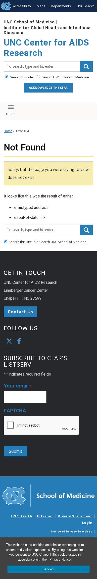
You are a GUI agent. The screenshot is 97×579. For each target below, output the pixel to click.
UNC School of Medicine (29, 22)
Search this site (21, 77)
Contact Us (20, 312)
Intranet (45, 516)
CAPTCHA (15, 411)
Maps (41, 6)
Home (8, 131)
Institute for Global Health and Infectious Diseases (47, 30)
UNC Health (21, 516)
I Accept (48, 569)
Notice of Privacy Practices (71, 531)
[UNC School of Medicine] (48, 495)
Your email (17, 386)
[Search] (86, 66)
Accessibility (22, 6)
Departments (61, 6)
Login (87, 522)
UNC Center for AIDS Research (46, 48)
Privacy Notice (60, 559)
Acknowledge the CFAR (48, 88)
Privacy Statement (75, 516)
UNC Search (86, 6)
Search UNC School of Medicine (65, 77)
